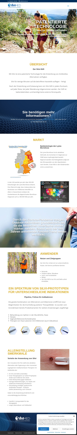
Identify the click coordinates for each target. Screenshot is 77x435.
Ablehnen (55, 429)
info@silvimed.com (48, 119)
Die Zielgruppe (60, 40)
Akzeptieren (44, 429)
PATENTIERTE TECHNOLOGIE (50, 24)
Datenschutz (57, 432)
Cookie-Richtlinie (50, 432)
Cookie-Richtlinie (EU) (29, 433)
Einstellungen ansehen (68, 429)
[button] (74, 416)
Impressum (63, 432)
